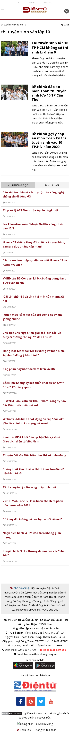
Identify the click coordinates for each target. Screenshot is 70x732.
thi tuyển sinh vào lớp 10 (13, 24)
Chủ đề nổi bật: (22, 588)
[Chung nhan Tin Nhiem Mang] (35, 723)
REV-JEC (48, 2)
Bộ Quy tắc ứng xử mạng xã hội (31, 601)
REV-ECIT (33, 2)
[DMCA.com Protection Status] (11, 713)
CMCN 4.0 (34, 609)
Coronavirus (21, 609)
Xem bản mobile (35, 660)
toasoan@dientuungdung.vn (40, 654)
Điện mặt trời (34, 592)
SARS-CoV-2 (51, 605)
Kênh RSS (25, 729)
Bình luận (52, 185)
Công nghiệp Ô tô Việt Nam (32, 596)
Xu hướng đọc (18, 185)
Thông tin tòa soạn (45, 729)
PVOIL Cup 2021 (50, 609)
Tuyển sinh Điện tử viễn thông (26, 605)
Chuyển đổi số (18, 592)
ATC (20, 2)
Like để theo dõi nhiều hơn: (35, 675)
